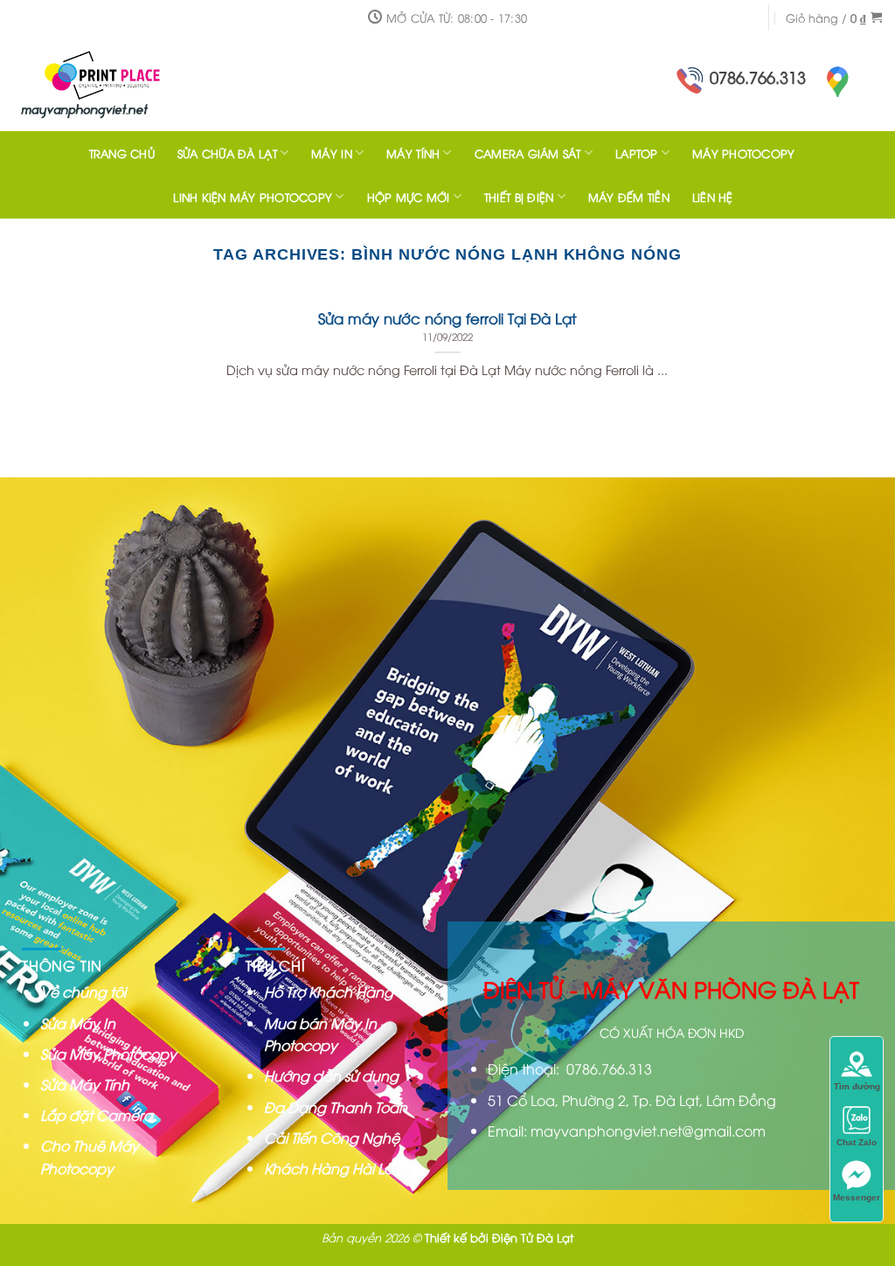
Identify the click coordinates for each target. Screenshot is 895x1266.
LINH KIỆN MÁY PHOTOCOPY (252, 197)
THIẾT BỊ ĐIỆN (518, 197)
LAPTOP (636, 153)
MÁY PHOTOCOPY (743, 153)
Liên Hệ (712, 197)
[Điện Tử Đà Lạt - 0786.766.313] (126, 83)
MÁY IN (331, 153)
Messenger (856, 1197)
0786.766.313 (758, 76)
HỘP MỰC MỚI (408, 197)
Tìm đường (857, 1086)
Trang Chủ (122, 153)
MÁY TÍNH (413, 153)
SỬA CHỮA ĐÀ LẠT (227, 153)
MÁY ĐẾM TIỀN (629, 197)
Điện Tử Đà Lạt (532, 1237)
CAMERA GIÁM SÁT (528, 153)
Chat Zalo (856, 1142)
